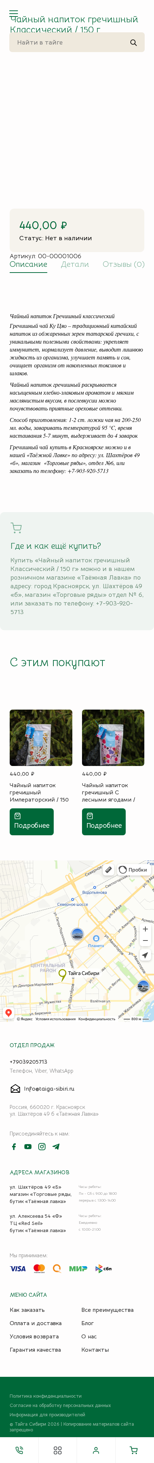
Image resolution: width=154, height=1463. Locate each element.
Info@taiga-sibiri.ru (49, 1088)
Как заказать (27, 1310)
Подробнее (31, 825)
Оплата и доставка (36, 1323)
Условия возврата (34, 1336)
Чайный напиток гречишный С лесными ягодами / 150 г (108, 792)
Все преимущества (107, 1310)
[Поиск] (133, 42)
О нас (89, 1336)
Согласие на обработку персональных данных (60, 1405)
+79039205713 (28, 1061)
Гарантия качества (35, 1349)
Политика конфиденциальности (46, 1396)
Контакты (95, 1349)
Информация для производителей (47, 1415)
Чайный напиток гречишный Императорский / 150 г (39, 792)
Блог (87, 1323)
